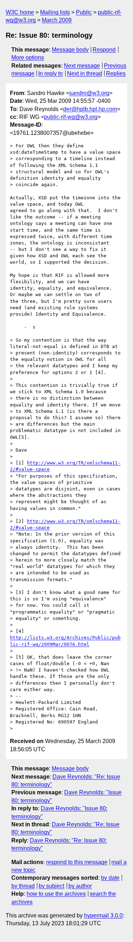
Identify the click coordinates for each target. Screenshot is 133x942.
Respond (104, 50)
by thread (23, 886)
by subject (51, 886)
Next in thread (84, 73)
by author (80, 886)
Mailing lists (55, 12)
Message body (70, 50)
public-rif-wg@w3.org (71, 117)
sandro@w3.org (89, 93)
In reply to (50, 73)
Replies (116, 73)
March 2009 (57, 20)
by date (110, 878)
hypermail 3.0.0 (103, 915)
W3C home (20, 12)
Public (84, 12)
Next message (82, 66)
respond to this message (76, 862)
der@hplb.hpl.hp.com (90, 109)
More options (27, 57)
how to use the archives (56, 894)
